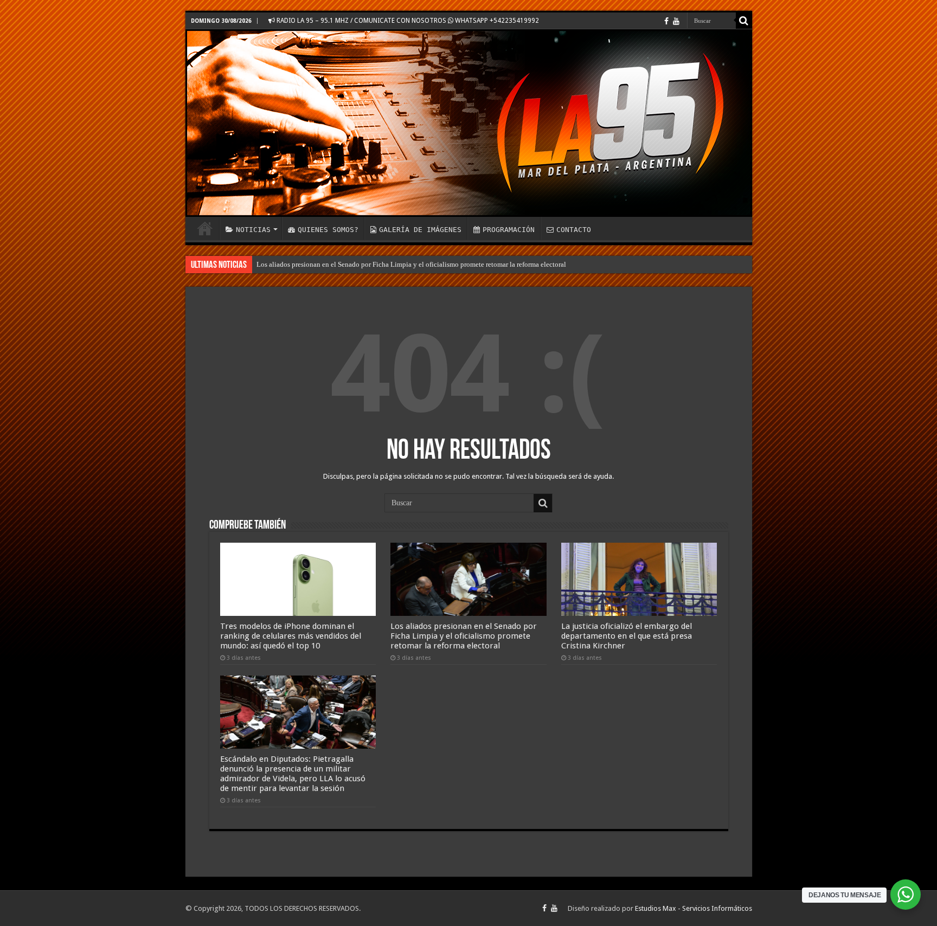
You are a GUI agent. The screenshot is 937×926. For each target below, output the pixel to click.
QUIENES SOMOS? (328, 230)
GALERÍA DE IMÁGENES (420, 230)
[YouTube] (676, 21)
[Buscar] (744, 20)
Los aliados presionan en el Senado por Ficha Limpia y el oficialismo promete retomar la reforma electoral (411, 264)
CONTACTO (573, 230)
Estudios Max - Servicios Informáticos (693, 908)
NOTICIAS (253, 230)
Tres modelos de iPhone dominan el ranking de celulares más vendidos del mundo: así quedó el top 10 (290, 636)
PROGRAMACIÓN (509, 230)
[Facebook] (666, 21)
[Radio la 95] (468, 123)
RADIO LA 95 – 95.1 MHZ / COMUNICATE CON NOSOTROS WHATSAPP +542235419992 (407, 20)
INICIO (205, 228)
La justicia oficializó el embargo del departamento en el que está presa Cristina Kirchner (626, 636)
